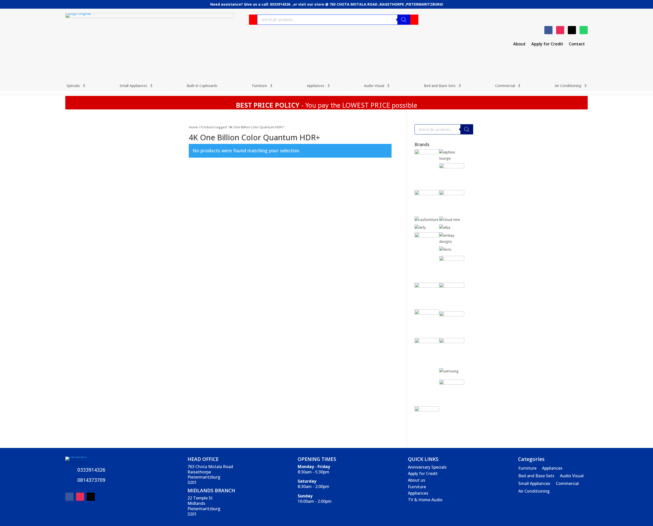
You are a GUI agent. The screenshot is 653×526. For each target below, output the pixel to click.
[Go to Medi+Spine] (427, 341)
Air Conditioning (568, 86)
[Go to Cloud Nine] (449, 219)
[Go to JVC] (427, 313)
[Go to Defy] (420, 227)
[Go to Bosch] (427, 193)
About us (416, 480)
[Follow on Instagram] (560, 30)
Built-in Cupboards (202, 86)
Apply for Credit (547, 44)
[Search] (403, 20)
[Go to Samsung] (449, 371)
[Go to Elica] (427, 236)
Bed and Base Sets (440, 86)
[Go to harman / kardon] (427, 286)
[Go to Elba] (444, 227)
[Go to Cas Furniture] (426, 219)
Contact (577, 44)
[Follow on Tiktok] (572, 30)
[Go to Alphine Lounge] (451, 158)
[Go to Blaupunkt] (451, 167)
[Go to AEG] (427, 153)
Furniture (259, 86)
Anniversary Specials (427, 467)
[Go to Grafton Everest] (451, 259)
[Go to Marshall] (451, 314)
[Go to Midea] (451, 341)
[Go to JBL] (451, 286)
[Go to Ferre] (445, 249)
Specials (73, 86)
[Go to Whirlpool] (427, 410)
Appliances (315, 86)
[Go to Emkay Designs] (451, 241)
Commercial (505, 86)
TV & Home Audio (425, 500)
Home (193, 127)
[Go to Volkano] (451, 383)
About (519, 44)
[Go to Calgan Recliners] (451, 193)
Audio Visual (374, 86)
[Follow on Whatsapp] (584, 30)
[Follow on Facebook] (548, 30)
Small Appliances (133, 86)
